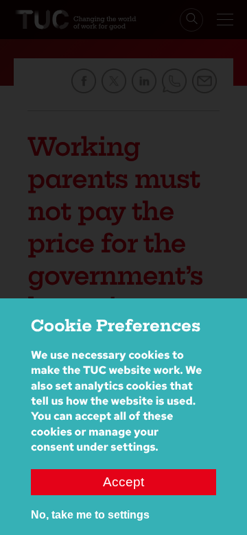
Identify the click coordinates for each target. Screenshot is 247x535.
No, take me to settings (90, 515)
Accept (123, 482)
